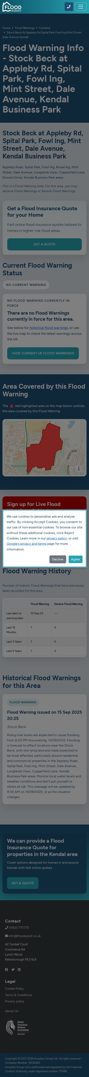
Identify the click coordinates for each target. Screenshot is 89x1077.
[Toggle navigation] (81, 6)
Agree (75, 559)
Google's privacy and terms (26, 544)
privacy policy (57, 538)
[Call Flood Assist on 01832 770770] (69, 6)
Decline (57, 559)
